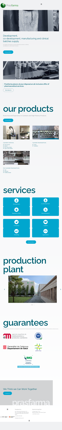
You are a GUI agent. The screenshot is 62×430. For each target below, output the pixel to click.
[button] (41, 4)
